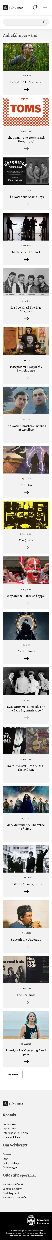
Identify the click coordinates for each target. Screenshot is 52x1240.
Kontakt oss (9, 1124)
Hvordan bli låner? (13, 1184)
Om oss (7, 1154)
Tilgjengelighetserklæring (35, 1233)
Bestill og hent (11, 1193)
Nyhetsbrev (9, 1128)
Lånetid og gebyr (12, 1188)
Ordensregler (10, 1167)
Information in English (15, 1132)
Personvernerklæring (15, 1233)
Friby (5, 1158)
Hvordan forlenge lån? (15, 1197)
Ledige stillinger (12, 1163)
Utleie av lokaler (12, 1137)
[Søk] (44, 22)
